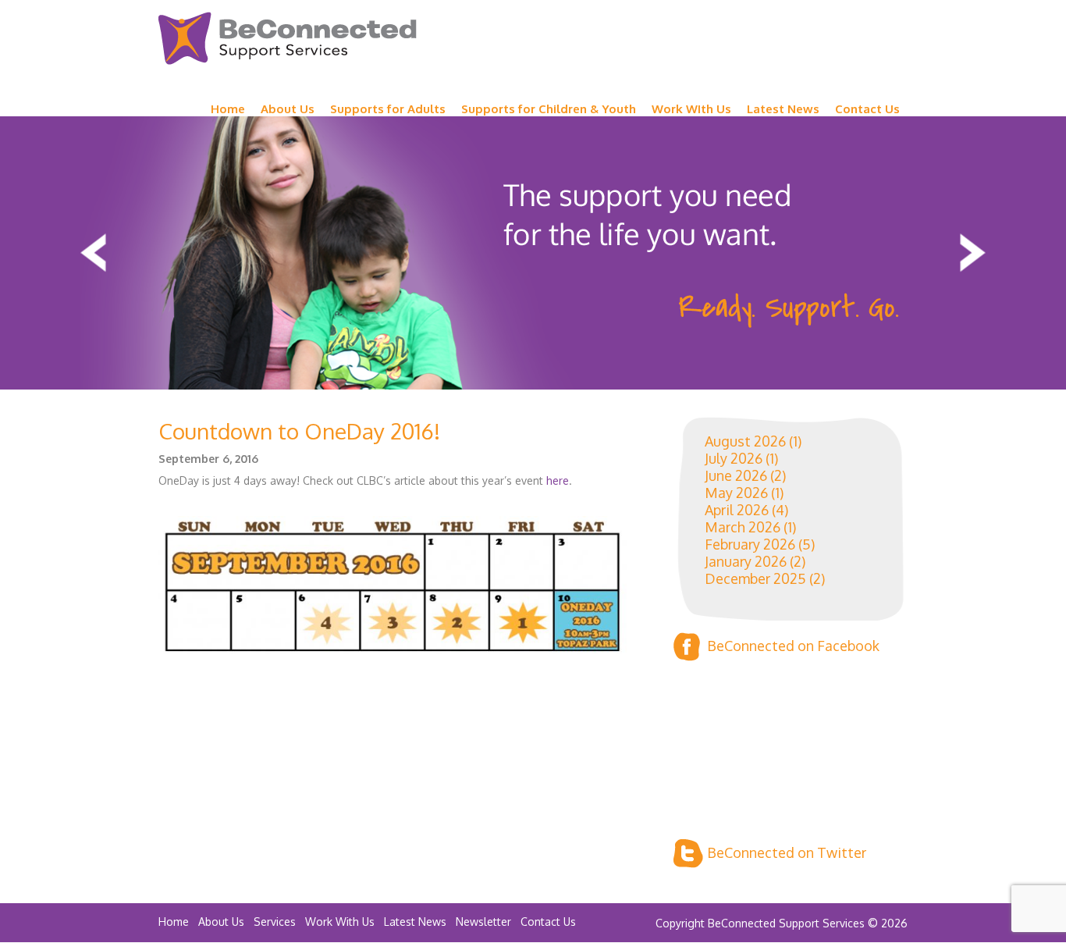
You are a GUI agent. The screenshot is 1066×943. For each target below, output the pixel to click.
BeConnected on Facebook (793, 645)
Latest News (783, 108)
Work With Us (340, 921)
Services (275, 921)
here (557, 480)
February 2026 (750, 544)
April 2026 (737, 509)
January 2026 (746, 561)
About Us (287, 108)
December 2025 (755, 578)
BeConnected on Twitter (786, 852)
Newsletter (483, 921)
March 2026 (742, 527)
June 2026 (736, 475)
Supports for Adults (388, 108)
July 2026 (733, 458)
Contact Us (867, 108)
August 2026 (745, 441)
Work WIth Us (691, 108)
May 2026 (736, 492)
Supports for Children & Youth (548, 108)
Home (228, 108)
